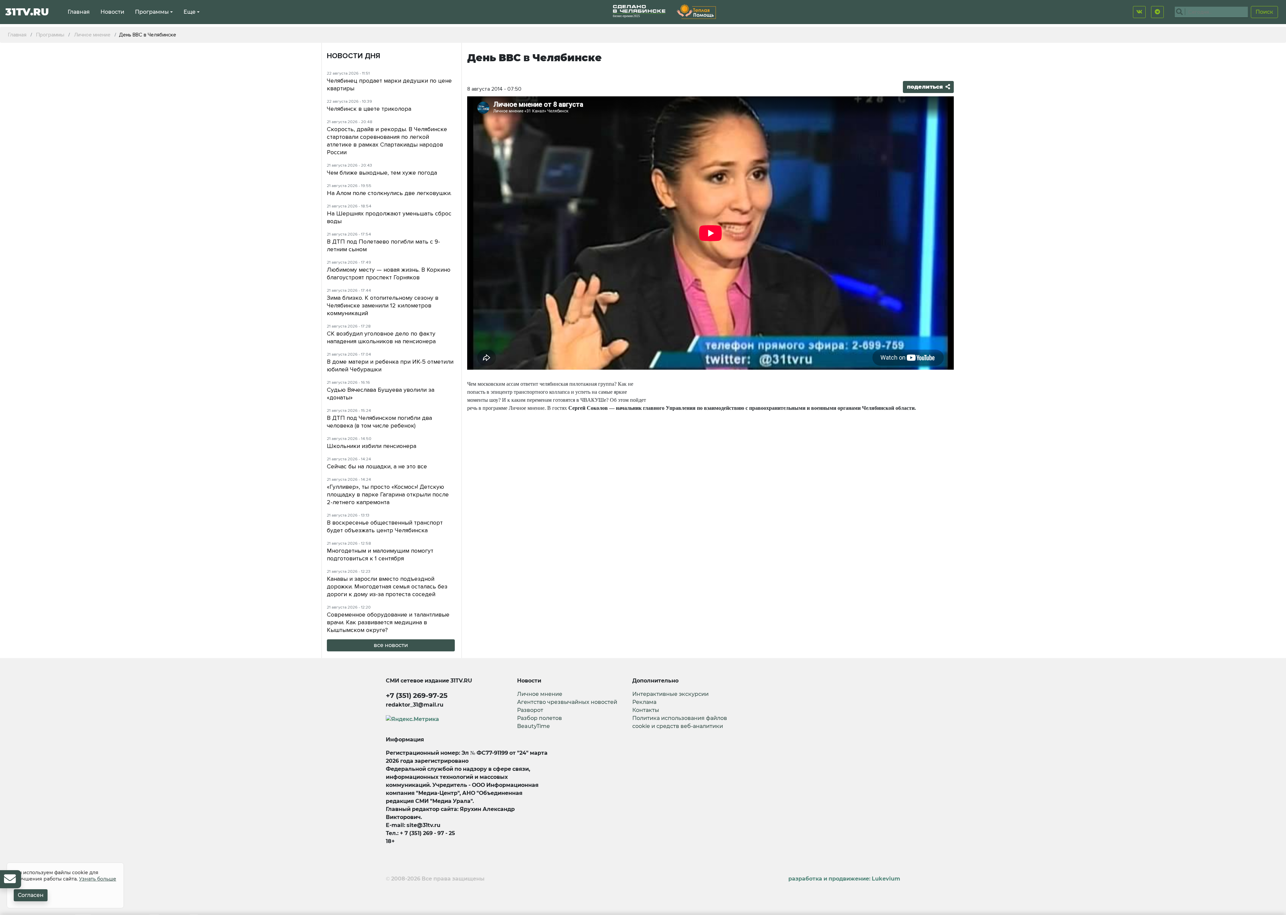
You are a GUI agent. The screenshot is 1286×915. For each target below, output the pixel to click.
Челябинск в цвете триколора (369, 108)
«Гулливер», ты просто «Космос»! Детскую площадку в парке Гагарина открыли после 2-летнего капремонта (388, 494)
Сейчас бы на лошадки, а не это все (377, 466)
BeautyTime (533, 726)
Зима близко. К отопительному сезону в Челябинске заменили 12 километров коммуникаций (382, 305)
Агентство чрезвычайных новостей (567, 702)
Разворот (530, 710)
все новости (391, 645)
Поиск (1264, 12)
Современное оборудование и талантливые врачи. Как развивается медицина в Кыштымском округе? (388, 622)
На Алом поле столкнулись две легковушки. (389, 193)
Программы (152, 12)
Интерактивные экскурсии (670, 694)
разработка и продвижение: (844, 879)
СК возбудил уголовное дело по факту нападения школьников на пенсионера (381, 337)
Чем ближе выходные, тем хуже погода (382, 172)
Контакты (645, 710)
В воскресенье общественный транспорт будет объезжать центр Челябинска (385, 526)
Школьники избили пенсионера (371, 446)
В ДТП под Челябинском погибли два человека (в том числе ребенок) (379, 421)
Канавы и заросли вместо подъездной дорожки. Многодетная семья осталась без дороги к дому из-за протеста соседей (387, 586)
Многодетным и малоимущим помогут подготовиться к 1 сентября (380, 554)
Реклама (644, 702)
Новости (112, 12)
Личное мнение (539, 694)
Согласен (31, 895)
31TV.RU (27, 12)
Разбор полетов (539, 718)
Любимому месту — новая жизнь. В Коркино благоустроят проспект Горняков (388, 273)
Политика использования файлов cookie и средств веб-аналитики (679, 722)
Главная (79, 12)
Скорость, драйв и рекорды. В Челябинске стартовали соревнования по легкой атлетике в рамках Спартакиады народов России (387, 140)
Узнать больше (97, 879)
